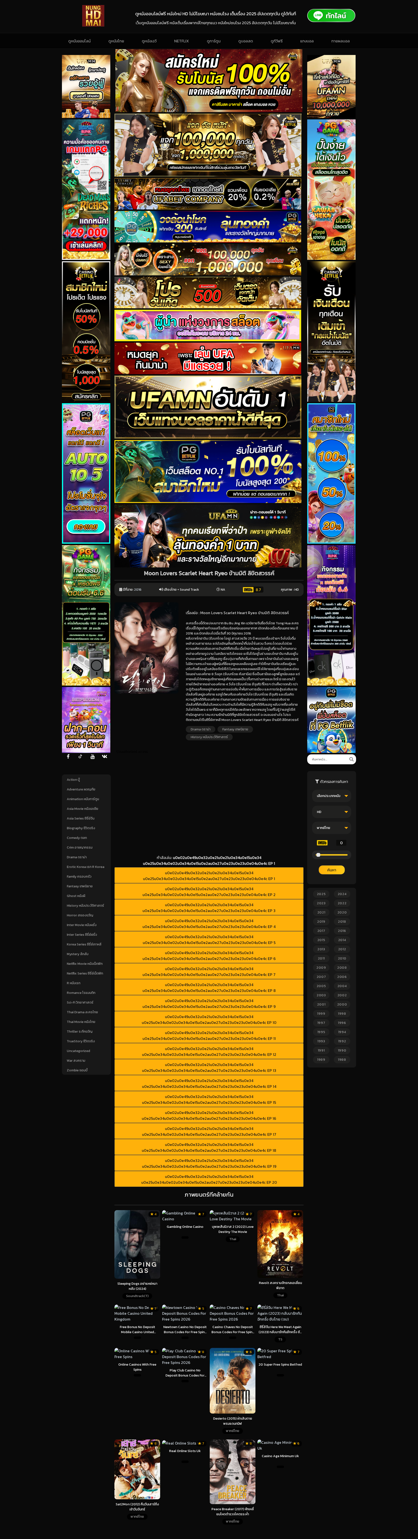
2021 (321, 912)
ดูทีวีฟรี (277, 41)
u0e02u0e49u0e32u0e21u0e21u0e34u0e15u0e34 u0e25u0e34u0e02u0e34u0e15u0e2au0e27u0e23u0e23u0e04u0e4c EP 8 (209, 987)
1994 (342, 1032)
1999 (321, 1013)
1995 (321, 1032)
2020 (342, 912)
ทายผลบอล (340, 41)
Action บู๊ (73, 779)
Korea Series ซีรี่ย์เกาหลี (84, 944)
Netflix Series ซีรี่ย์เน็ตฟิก (85, 973)
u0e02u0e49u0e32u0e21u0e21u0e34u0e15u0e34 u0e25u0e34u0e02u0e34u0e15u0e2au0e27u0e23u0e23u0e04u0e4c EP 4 (209, 923)
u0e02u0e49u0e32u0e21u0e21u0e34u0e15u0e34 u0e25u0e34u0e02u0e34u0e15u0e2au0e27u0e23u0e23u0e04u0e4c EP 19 (209, 1163)
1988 (342, 1059)
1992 (342, 1041)
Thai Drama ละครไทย (82, 1012)
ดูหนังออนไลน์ (79, 41)
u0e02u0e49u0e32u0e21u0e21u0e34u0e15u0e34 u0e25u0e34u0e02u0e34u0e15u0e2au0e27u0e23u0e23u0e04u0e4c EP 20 (209, 1179)
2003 (321, 995)
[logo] (93, 25)
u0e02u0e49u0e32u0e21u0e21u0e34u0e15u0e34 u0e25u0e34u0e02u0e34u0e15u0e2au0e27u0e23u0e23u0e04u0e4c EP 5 (209, 939)
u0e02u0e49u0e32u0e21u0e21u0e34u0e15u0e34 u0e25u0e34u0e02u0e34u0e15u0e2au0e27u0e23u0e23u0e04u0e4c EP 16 (209, 1115)
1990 (342, 1050)
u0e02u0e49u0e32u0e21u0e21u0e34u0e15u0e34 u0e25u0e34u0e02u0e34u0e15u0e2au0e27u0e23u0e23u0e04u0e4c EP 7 (209, 971)
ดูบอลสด (245, 41)
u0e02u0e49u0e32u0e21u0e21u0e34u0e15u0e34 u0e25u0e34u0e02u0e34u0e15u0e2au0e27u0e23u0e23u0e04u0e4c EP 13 (209, 1067)
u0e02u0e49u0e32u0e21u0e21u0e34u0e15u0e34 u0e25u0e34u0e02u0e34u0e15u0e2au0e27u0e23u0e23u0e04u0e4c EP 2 (209, 891)
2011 (321, 958)
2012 (342, 949)
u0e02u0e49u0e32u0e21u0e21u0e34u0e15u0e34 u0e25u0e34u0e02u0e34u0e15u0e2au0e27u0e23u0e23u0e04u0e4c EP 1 (209, 876)
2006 (342, 976)
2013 (321, 949)
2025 (321, 894)
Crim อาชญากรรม (79, 847)
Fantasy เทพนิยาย (80, 886)
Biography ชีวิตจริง (81, 828)
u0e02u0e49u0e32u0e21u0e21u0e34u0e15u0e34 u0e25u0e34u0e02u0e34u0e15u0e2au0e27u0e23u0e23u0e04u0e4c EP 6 (209, 955)
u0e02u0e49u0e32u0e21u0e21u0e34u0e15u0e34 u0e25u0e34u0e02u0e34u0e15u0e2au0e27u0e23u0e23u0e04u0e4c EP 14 (209, 1083)
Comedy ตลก (77, 837)
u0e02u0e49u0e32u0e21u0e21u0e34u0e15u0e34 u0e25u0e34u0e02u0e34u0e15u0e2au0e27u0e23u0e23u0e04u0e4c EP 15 (209, 1099)
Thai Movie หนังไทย (81, 1021)
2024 (342, 894)
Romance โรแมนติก (81, 992)
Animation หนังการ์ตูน (83, 799)
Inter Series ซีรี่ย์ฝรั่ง (82, 934)
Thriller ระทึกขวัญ (79, 1031)
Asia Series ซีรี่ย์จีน (80, 818)
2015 (321, 940)
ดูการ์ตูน (214, 41)
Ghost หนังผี (76, 895)
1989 (321, 1059)
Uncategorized (78, 1050)
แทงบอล (307, 41)
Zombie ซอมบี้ (77, 1070)
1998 (342, 1013)
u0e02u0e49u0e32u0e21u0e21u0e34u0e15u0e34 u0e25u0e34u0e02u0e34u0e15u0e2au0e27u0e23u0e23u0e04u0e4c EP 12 (209, 1051)
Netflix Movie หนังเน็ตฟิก (85, 963)
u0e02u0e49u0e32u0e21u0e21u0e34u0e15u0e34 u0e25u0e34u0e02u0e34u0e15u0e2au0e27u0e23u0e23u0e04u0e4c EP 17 (209, 1131)
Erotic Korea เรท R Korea (85, 866)
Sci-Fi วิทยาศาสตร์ (80, 1002)
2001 (321, 1004)
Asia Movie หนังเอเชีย (82, 808)
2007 (321, 976)
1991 (321, 1050)
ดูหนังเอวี (149, 41)
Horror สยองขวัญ (80, 915)
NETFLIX (181, 41)
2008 (342, 967)
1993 (321, 1041)
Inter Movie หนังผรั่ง (82, 925)
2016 (138, 589)
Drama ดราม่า (77, 857)
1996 (342, 1022)
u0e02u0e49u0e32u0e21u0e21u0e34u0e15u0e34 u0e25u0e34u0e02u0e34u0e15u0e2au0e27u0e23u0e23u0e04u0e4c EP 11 (209, 1035)
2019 (321, 921)
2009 (321, 967)
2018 (342, 921)
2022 (342, 903)
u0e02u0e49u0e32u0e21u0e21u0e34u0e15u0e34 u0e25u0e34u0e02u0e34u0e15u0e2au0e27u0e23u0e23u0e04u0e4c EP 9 (209, 1003)
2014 (342, 940)
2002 (342, 995)
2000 (342, 1004)
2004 (342, 986)
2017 (321, 930)
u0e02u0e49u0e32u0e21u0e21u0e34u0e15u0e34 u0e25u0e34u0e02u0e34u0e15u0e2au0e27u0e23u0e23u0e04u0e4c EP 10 (209, 1019)
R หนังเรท (73, 983)
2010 (342, 958)
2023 (321, 903)
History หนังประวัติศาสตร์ (85, 905)
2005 (321, 986)
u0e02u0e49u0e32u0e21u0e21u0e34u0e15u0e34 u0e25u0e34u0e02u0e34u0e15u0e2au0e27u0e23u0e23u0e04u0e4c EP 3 (209, 907)
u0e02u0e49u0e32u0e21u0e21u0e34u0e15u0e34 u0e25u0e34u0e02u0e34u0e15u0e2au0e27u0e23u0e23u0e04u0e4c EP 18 (209, 1147)
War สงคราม (76, 1060)
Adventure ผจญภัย (81, 789)
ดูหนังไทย (116, 41)
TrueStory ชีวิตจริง (81, 1041)
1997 (321, 1022)
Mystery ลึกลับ (78, 954)
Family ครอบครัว (79, 876)
